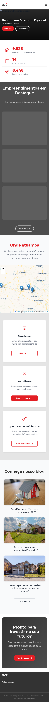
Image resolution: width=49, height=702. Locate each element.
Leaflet (18, 312)
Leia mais (23, 601)
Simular (23, 353)
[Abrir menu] (45, 4)
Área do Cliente (23, 398)
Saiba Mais (8, 28)
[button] (28, 286)
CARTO (45, 312)
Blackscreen (31, 699)
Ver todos (23, 228)
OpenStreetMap (28, 312)
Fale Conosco (22, 28)
